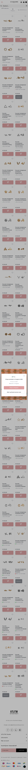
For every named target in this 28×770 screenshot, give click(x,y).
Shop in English (14, 387)
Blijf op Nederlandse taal (14, 392)
